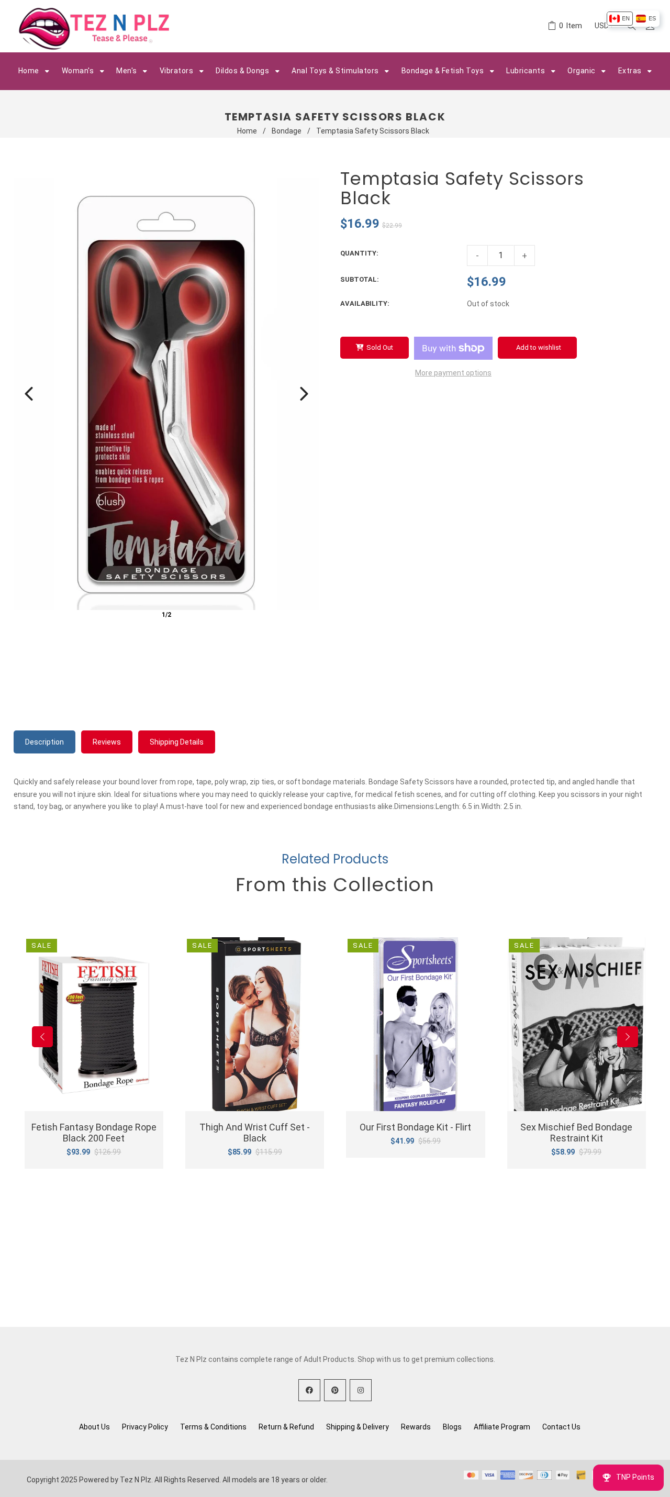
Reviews (107, 742)
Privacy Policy (145, 1427)
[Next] (304, 393)
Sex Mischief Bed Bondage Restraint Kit (576, 1133)
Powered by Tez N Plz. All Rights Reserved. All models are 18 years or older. (203, 1480)
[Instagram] (361, 1390)
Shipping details (177, 742)
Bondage (287, 131)
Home (247, 131)
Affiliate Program (502, 1427)
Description (44, 742)
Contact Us (561, 1427)
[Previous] (29, 393)
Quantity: (359, 253)
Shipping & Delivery (357, 1427)
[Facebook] (309, 1390)
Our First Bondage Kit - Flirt (415, 1127)
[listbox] (632, 19)
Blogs (452, 1427)
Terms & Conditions (213, 1427)
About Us (94, 1427)
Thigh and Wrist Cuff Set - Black (254, 1133)
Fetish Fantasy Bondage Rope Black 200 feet (94, 1133)
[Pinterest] (335, 1390)
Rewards (416, 1427)
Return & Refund (286, 1427)
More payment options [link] (453, 373)
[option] (619, 19)
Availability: (364, 303)
